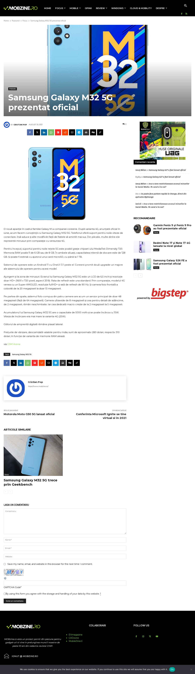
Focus (25, 20)
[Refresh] (5, 579)
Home (6, 20)
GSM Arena (13, 344)
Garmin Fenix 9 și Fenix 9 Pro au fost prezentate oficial (172, 227)
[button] (185, 6)
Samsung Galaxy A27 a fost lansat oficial (167, 170)
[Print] (86, 132)
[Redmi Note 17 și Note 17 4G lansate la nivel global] (142, 247)
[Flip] (58, 132)
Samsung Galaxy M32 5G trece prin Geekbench (30, 482)
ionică (138, 203)
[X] (37, 132)
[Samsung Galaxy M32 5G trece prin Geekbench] (33, 455)
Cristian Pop (20, 125)
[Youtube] (157, 636)
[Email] (72, 132)
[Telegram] (79, 132)
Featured (16, 20)
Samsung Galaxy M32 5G (22, 354)
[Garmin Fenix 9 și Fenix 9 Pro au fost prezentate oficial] (142, 229)
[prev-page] (5, 492)
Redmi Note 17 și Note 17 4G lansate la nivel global (171, 245)
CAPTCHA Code (12, 587)
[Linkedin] (44, 132)
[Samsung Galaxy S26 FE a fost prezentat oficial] (142, 264)
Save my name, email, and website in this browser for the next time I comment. (49, 564)
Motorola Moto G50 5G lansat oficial (29, 414)
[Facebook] (181, 14)
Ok (172, 669)
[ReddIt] (65, 132)
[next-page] (140, 275)
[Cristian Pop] (7, 125)
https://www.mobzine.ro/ (38, 386)
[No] (191, 669)
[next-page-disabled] (10, 492)
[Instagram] (143, 636)
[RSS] (186, 14)
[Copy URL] (100, 132)
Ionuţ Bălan (140, 170)
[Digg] (93, 132)
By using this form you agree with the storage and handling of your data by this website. (53, 593)
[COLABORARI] (97, 631)
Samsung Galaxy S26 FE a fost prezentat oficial (170, 262)
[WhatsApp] (51, 132)
